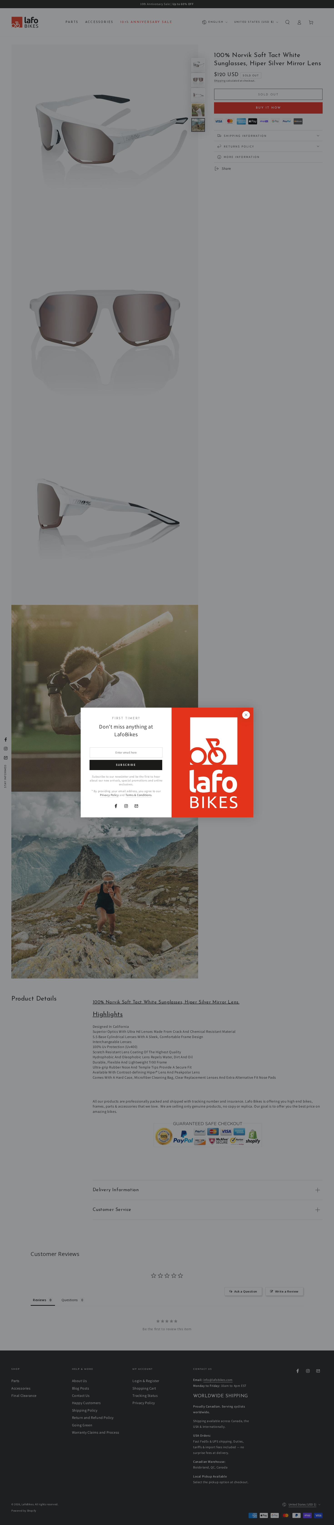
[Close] (246, 715)
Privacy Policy (109, 795)
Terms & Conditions (138, 795)
